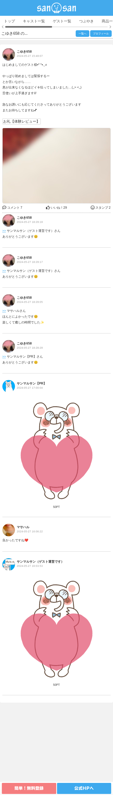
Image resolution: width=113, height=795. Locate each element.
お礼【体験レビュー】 (21, 121)
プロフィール (101, 33)
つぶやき (86, 21)
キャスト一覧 (34, 21)
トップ (9, 21)
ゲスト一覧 (62, 21)
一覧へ (82, 33)
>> (4, 231)
